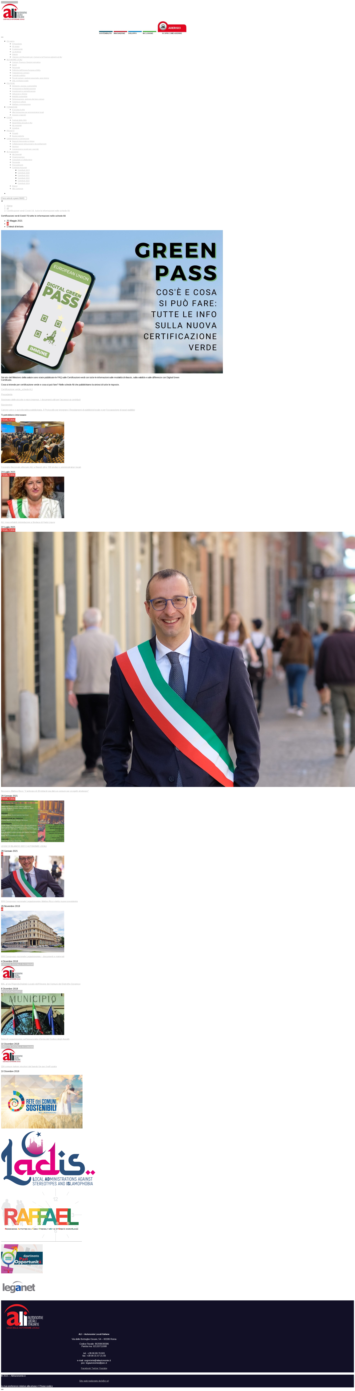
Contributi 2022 (24, 178)
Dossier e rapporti (19, 115)
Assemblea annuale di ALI (22, 123)
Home (9, 206)
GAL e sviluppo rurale (20, 81)
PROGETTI (10, 131)
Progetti (15, 133)
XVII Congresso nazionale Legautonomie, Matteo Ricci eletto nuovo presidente (39, 901)
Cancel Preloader (9, 2)
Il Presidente (17, 44)
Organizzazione (18, 157)
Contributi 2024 (24, 183)
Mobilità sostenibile (19, 96)
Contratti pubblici (18, 75)
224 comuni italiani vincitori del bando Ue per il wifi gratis (29, 1066)
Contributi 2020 (24, 173)
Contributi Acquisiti (19, 167)
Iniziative (15, 128)
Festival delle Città (19, 120)
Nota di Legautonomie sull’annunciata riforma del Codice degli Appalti (35, 1039)
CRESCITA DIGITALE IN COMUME (17, 964)
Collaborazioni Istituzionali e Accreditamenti (29, 144)
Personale (16, 67)
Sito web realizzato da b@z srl (94, 1381)
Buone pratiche (18, 136)
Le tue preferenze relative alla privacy (19, 1386)
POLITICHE (11, 83)
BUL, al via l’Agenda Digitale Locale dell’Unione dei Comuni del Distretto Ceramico (40, 983)
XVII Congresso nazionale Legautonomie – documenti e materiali (32, 956)
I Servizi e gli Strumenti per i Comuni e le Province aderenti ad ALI (37, 57)
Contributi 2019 (24, 170)
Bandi (14, 65)
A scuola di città (18, 109)
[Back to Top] (2, 1389)
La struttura (16, 52)
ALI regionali (17, 125)
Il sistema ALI (17, 49)
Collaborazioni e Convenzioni (18, 138)
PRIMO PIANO (8, 419)
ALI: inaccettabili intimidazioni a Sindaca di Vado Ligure (28, 522)
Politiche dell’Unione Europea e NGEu (26, 70)
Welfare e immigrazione (21, 104)
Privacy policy (46, 1386)
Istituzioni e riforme (19, 94)
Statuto (15, 54)
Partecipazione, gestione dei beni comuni (28, 99)
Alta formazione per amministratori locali (28, 112)
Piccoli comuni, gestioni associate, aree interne (30, 78)
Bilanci (14, 186)
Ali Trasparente (12, 152)
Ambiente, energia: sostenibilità (24, 86)
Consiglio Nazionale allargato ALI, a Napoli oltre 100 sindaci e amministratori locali (41, 467)
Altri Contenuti (17, 188)
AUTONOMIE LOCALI (14, 59)
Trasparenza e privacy (20, 73)
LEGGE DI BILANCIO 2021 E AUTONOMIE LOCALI (24, 846)
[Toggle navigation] (2, 37)
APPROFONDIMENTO (11, 991)
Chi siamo (10, 41)
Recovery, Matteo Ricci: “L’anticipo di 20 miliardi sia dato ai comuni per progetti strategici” (45, 791)
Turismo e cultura (19, 102)
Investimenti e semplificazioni (24, 91)
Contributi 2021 (24, 175)
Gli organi (15, 46)
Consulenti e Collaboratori (22, 159)
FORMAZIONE (12, 107)
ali (8, 208)
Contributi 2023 (24, 181)
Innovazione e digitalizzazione (24, 88)
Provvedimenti (17, 165)
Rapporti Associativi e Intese (23, 141)
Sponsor (15, 146)
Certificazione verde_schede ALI (17, 389)
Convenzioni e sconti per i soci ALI (25, 149)
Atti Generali (17, 154)
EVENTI (9, 117)
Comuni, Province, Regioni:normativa (26, 62)
